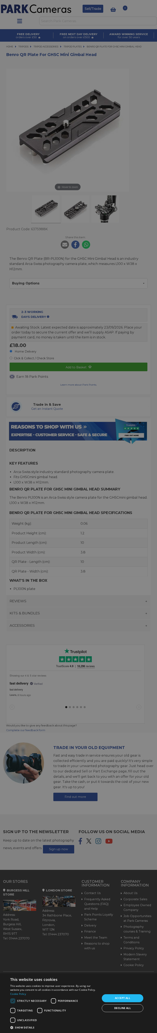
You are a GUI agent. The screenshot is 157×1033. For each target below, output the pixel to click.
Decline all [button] (122, 1008)
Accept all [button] (122, 998)
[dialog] (78, 1003)
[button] (54, 1027)
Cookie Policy (18, 994)
